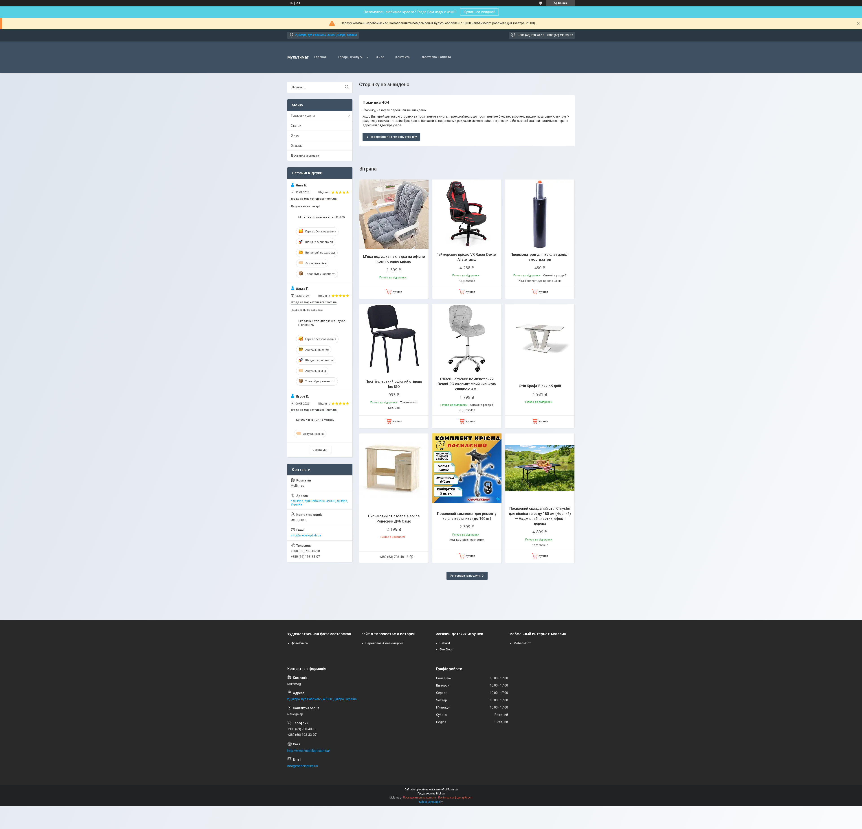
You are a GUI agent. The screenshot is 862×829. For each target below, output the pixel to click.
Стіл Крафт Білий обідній (540, 386)
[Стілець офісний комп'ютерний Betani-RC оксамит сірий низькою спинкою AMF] (466, 338)
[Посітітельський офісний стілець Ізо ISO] (394, 338)
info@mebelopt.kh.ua (306, 535)
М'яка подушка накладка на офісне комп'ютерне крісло (394, 259)
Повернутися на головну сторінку (393, 136)
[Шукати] (347, 87)
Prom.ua (452, 789)
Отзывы (296, 145)
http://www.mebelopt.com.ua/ (308, 750)
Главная (320, 57)
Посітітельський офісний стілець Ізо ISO (393, 384)
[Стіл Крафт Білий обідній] (539, 338)
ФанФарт (446, 649)
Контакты (402, 57)
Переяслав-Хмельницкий (384, 643)
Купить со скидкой (479, 12)
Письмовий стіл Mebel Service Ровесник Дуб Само (394, 518)
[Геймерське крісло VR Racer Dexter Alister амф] (466, 214)
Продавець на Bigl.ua (431, 793)
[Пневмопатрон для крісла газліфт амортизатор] (539, 214)
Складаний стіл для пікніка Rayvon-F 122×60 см (322, 323)
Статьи (296, 125)
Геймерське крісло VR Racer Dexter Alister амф (467, 257)
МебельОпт (522, 643)
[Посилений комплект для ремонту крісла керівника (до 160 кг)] (466, 468)
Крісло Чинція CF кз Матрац (315, 419)
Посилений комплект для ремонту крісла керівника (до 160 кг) (467, 516)
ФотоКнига (299, 643)
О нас (380, 57)
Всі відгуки (320, 449)
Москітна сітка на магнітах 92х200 (321, 217)
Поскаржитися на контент (419, 797)
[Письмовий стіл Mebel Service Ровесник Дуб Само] (394, 468)
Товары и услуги (350, 57)
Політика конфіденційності (455, 797)
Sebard (445, 643)
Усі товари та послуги (465, 575)
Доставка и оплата (436, 57)
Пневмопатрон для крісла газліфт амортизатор (539, 257)
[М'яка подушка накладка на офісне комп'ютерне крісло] (394, 214)
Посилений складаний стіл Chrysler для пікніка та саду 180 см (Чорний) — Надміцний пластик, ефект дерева (540, 516)
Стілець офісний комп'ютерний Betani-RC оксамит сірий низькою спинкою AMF (467, 384)
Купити (397, 291)
